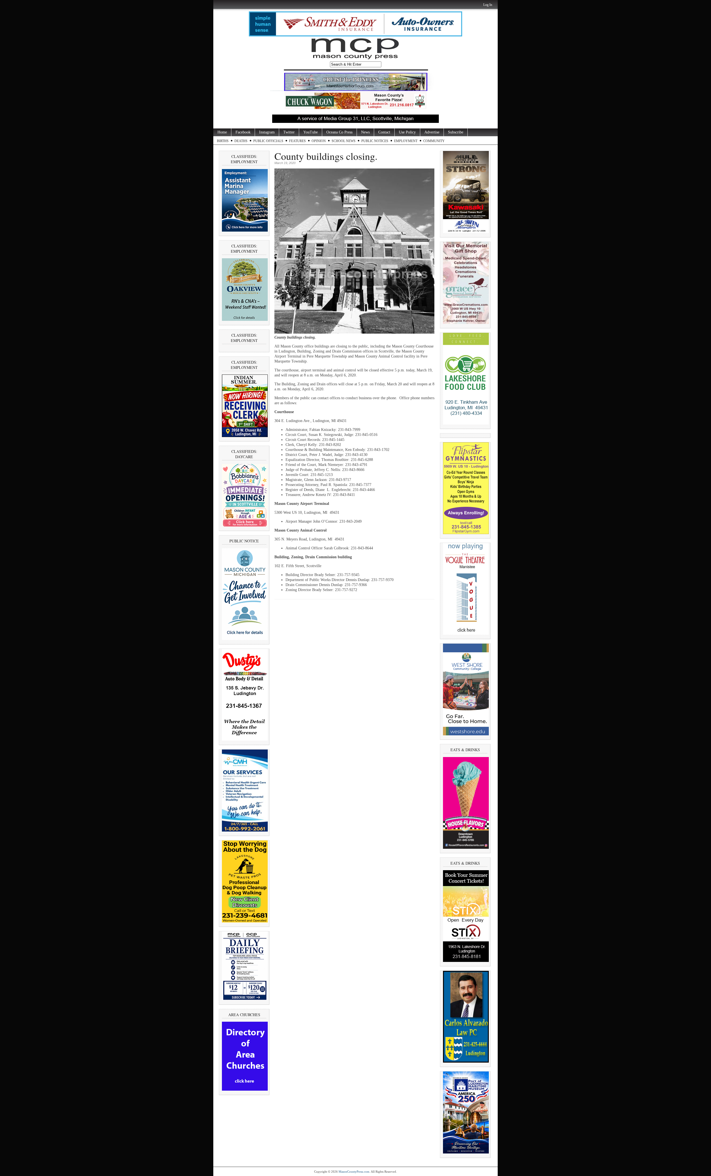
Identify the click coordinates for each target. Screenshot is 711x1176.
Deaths (240, 141)
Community (434, 141)
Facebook (243, 132)
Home (222, 132)
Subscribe (455, 132)
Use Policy (407, 132)
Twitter (289, 132)
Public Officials (268, 141)
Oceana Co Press (339, 132)
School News (344, 141)
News (365, 132)
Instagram (267, 132)
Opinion (319, 141)
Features (297, 141)
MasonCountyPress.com (354, 1171)
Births (223, 141)
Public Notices (374, 141)
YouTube (310, 132)
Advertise (431, 132)
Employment (405, 141)
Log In (487, 5)
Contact (384, 132)
